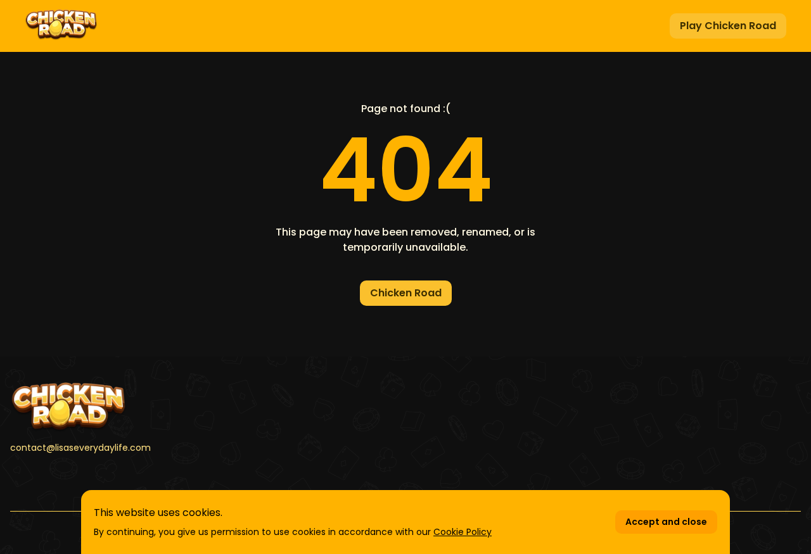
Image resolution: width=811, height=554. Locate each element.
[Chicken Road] (135, 407)
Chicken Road (406, 293)
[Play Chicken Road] (61, 26)
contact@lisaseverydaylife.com (80, 447)
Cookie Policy (462, 532)
